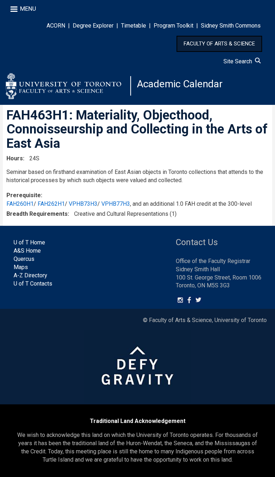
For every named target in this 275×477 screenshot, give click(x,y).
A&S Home (27, 250)
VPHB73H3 (83, 203)
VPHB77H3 (115, 203)
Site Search (239, 61)
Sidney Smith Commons (231, 25)
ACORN (56, 25)
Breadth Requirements (37, 213)
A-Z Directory (30, 275)
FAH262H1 (51, 203)
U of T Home (29, 242)
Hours (14, 158)
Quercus (24, 258)
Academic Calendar (180, 84)
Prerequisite (23, 195)
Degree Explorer (93, 25)
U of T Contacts (33, 283)
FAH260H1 (20, 203)
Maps (21, 267)
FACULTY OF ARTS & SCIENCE (219, 43)
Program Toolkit (173, 25)
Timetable (133, 25)
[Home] (68, 85)
